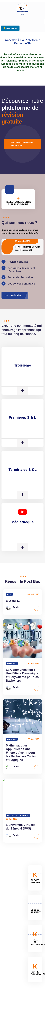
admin (16, 607)
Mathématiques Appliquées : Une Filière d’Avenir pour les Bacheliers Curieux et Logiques (22, 753)
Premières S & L (22, 417)
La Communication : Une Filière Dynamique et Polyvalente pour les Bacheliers (22, 675)
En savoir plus (13, 295)
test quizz (13, 600)
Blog (9, 594)
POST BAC (11, 663)
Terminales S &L (22, 470)
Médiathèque (22, 522)
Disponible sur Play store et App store (22, 143)
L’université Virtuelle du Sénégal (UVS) (20, 826)
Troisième (22, 365)
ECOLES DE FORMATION (17, 815)
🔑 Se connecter (10, 28)
